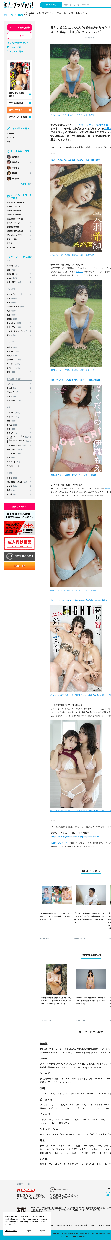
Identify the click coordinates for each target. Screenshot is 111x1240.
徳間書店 (62, 1052)
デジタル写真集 (16, 103)
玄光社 (102, 1048)
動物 (11, 490)
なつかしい (14, 359)
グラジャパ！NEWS (18, 117)
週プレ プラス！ (16, 110)
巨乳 (12, 298)
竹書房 (54, 1052)
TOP (6, 15)
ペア (11, 384)
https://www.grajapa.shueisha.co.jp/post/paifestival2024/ (75, 837)
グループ (13, 392)
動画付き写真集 (13, 227)
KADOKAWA (70, 1048)
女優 (12, 420)
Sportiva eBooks (14, 214)
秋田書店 (44, 1048)
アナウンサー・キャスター (18, 441)
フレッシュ (14, 323)
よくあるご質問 (16, 51)
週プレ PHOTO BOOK (15, 202)
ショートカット (16, 306)
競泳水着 (13, 274)
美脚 (12, 310)
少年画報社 (45, 1052)
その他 (12, 494)
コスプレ (13, 265)
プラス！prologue (14, 222)
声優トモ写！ (12, 239)
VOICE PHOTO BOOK (15, 231)
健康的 (12, 319)
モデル (12, 425)
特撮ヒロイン (15, 449)
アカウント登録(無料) (19, 27)
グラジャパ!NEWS (16, 15)
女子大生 (13, 433)
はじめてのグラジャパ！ (19, 43)
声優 (12, 429)
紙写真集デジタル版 (15, 218)
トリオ (12, 388)
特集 (8, 141)
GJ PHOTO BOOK (14, 210)
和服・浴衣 (14, 282)
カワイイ (14, 363)
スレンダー (15, 294)
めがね (12, 278)
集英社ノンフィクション (73, 1067)
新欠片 (71, 1052)
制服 (12, 270)
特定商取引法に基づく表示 (61, 1225)
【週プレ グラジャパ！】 (60, 843)
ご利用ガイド (15, 47)
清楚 (12, 372)
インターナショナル (17, 331)
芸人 (11, 457)
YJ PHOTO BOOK (13, 206)
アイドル (13, 416)
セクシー (14, 367)
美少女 (12, 347)
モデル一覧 (25, 184)
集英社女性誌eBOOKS (50, 1067)
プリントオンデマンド (15, 235)
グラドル (14, 412)
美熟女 (12, 355)
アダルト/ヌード (13, 465)
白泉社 (78, 1052)
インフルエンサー (17, 445)
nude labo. (11, 247)
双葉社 (94, 1052)
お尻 (12, 302)
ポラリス (10, 243)
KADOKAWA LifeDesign (87, 1048)
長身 (12, 314)
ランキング (11, 137)
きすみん (79, 272)
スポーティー (15, 327)
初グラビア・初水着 (17, 482)
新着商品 (10, 133)
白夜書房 (86, 1052)
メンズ (12, 486)
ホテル (12, 396)
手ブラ (12, 478)
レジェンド (14, 453)
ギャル (12, 335)
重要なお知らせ (19, 506)
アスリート (14, 461)
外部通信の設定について (84, 1225)
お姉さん (13, 351)
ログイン (19, 35)
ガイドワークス (56, 1048)
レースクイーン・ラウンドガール (18, 437)
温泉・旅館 (14, 400)
